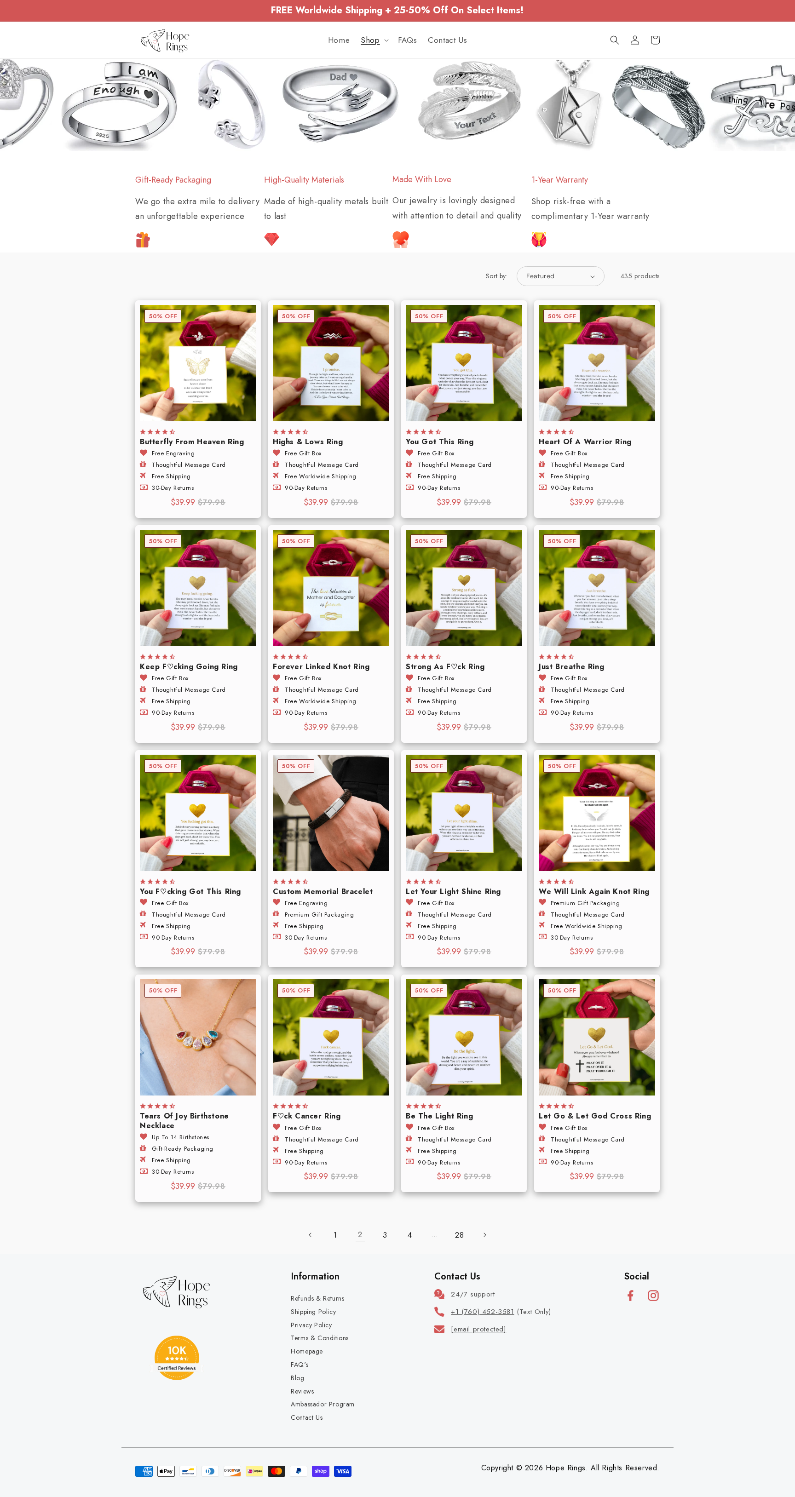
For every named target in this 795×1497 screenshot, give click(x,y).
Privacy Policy (311, 1325)
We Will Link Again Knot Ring (594, 892)
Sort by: (496, 276)
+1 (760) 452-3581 (482, 1312)
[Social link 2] (653, 1295)
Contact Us (307, 1417)
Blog (297, 1377)
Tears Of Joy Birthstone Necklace (184, 1121)
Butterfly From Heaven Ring (192, 442)
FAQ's (299, 1364)
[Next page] (484, 1235)
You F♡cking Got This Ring (190, 892)
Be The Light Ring (439, 1116)
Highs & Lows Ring (308, 442)
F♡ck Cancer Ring (307, 1116)
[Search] (615, 40)
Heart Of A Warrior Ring (585, 442)
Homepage (307, 1351)
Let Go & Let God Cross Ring (595, 1116)
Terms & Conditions (320, 1337)
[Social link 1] (630, 1295)
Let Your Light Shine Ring (453, 892)
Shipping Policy (313, 1311)
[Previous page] (310, 1235)
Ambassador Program (323, 1404)
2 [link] (360, 1234)
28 (459, 1234)
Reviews (302, 1391)
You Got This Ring (439, 442)
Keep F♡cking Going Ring (189, 667)
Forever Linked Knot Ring (321, 667)
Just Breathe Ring (571, 667)
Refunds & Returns (317, 1298)
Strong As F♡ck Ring (445, 667)
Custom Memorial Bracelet (323, 892)
